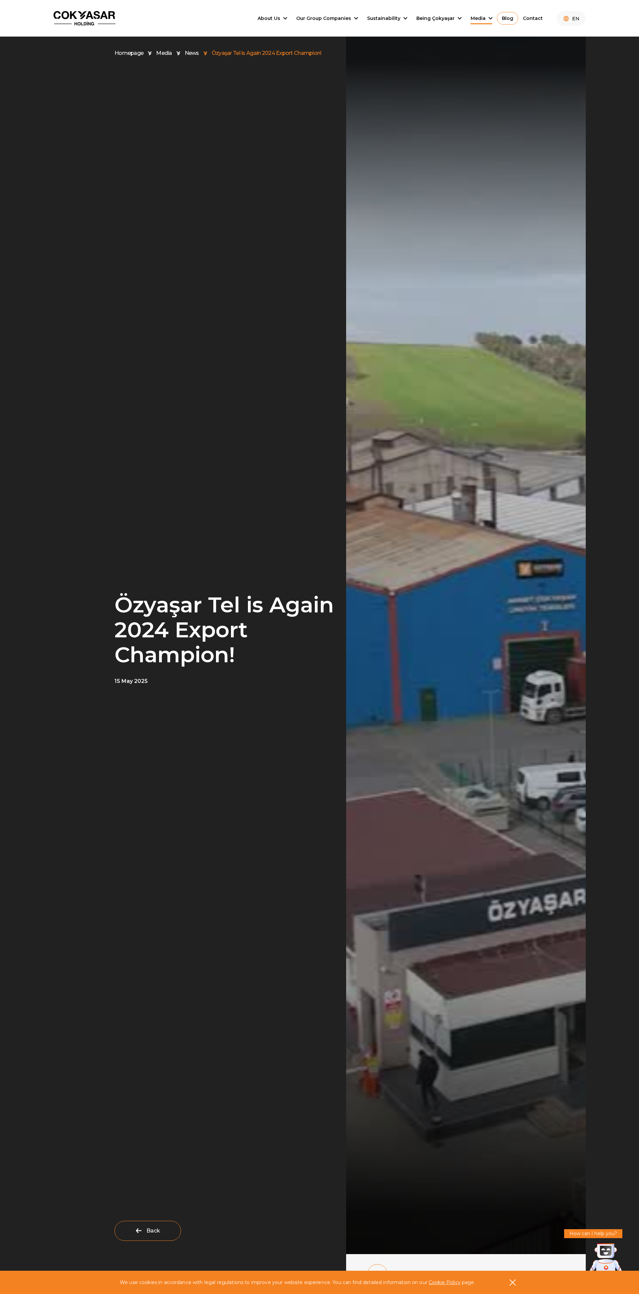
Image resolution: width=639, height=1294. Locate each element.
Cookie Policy (445, 1282)
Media (164, 53)
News (192, 53)
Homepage (128, 53)
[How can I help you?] (605, 1258)
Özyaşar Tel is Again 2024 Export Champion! (266, 53)
